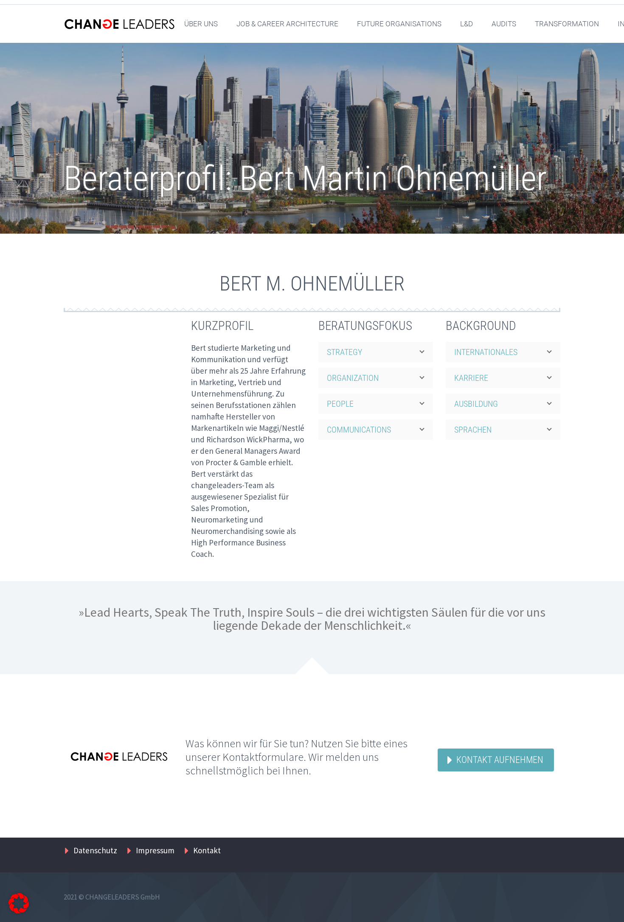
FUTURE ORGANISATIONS (399, 24)
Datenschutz (95, 850)
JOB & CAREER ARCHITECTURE (287, 24)
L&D (466, 24)
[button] (18, 903)
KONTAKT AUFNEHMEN (499, 759)
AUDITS (504, 24)
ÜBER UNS (201, 24)
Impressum (155, 850)
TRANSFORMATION (567, 24)
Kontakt (207, 850)
